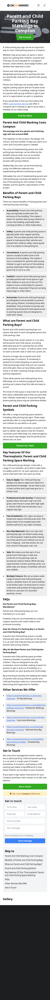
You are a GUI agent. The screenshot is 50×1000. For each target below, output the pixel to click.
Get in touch (25, 37)
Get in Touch (25, 786)
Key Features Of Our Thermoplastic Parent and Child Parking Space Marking (24, 874)
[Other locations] (38, 5)
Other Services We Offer (16, 883)
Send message (25, 840)
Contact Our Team (25, 445)
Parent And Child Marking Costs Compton (24, 856)
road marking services (18, 103)
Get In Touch (11, 887)
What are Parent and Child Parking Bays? (23, 864)
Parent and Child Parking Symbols (20, 868)
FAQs (7, 879)
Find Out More (25, 115)
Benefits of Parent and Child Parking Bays (24, 860)
